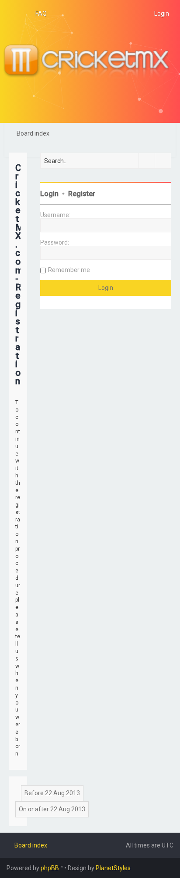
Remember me (69, 269)
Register (81, 194)
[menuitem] (37, 13)
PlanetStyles (113, 867)
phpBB (50, 867)
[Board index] (90, 61)
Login (49, 194)
